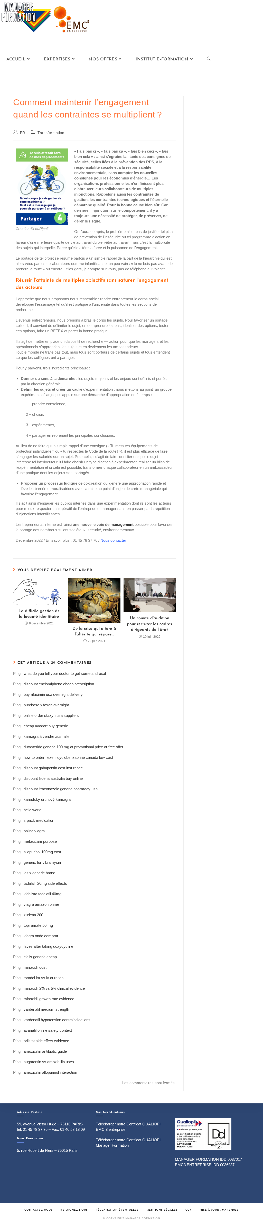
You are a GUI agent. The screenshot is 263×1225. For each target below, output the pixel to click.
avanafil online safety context (48, 1030)
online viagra (34, 831)
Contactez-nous (38, 1210)
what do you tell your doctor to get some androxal (65, 673)
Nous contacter (113, 540)
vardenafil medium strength (46, 1009)
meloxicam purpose (40, 841)
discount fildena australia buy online (53, 778)
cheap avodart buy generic (46, 726)
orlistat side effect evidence (46, 1041)
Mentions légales (162, 1210)
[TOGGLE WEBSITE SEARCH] (209, 59)
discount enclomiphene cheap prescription (59, 684)
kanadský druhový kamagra (47, 799)
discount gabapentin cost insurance (53, 768)
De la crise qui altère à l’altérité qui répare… (94, 631)
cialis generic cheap (40, 957)
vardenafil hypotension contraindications (57, 1020)
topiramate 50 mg (38, 925)
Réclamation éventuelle (117, 1210)
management (122, 524)
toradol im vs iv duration (43, 978)
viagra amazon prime (41, 904)
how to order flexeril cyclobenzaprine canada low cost (68, 757)
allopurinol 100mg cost (42, 852)
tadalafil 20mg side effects (45, 883)
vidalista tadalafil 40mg (42, 894)
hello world (32, 810)
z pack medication (39, 820)
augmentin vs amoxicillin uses (49, 1062)
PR (22, 133)
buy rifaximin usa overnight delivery (53, 694)
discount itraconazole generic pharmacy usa (61, 789)
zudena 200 (33, 915)
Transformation (50, 133)
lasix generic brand (39, 873)
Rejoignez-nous (74, 1210)
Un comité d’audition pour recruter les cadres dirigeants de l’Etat (149, 624)
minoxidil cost (35, 967)
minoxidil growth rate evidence (49, 999)
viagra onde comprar (41, 936)
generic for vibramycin (42, 862)
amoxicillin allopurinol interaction (50, 1072)
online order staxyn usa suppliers (51, 715)
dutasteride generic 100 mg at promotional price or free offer (73, 747)
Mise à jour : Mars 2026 (219, 1210)
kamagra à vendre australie (46, 736)
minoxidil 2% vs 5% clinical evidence (54, 988)
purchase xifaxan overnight (46, 705)
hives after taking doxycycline (48, 946)
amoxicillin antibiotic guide (45, 1051)
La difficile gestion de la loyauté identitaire (39, 614)
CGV (188, 1210)
